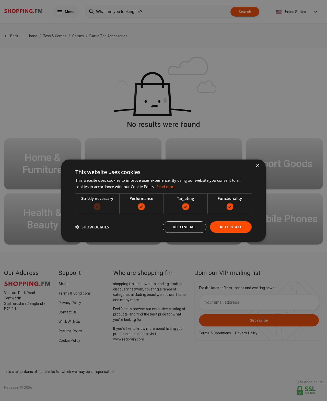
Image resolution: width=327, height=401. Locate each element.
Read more (166, 186)
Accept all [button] (231, 226)
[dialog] (163, 200)
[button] (92, 227)
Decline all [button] (184, 226)
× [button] (257, 165)
